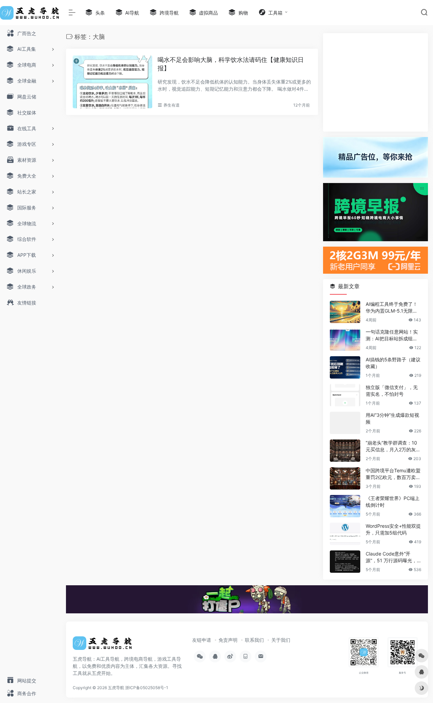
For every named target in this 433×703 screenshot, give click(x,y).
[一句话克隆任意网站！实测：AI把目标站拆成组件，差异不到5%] (345, 339)
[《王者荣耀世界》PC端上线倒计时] (345, 506)
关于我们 (280, 640)
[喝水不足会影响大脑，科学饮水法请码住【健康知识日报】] (112, 82)
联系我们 (254, 640)
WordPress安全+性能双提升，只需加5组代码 (393, 529)
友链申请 (201, 640)
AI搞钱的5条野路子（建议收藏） (393, 363)
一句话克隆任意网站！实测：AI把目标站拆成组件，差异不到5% (392, 335)
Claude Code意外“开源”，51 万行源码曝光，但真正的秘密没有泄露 (391, 557)
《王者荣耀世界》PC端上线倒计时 (392, 501)
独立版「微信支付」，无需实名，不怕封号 (392, 390)
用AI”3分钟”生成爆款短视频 (392, 418)
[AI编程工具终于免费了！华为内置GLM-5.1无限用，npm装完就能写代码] (345, 312)
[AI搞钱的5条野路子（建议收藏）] (345, 367)
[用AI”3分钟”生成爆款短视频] (345, 423)
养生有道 (171, 105)
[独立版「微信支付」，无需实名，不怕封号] (345, 395)
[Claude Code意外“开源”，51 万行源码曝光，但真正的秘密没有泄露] (345, 561)
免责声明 (228, 640)
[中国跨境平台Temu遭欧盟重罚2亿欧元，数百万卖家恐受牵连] (345, 478)
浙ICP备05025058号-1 (146, 687)
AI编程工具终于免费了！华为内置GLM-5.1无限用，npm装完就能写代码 (392, 307)
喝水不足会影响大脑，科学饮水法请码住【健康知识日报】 (231, 64)
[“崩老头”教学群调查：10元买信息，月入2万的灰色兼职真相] (345, 450)
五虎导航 (116, 687)
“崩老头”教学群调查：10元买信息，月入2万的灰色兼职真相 (393, 446)
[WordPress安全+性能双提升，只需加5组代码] (345, 534)
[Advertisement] (375, 82)
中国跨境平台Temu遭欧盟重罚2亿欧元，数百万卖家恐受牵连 (393, 474)
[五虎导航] (103, 645)
